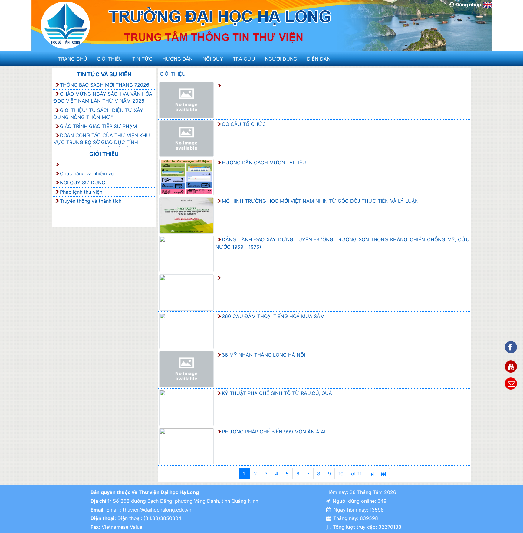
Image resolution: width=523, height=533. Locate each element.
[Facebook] (511, 347)
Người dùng (281, 59)
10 (341, 474)
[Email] (511, 383)
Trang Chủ (72, 59)
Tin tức (142, 59)
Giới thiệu (110, 59)
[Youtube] (511, 366)
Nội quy (212, 59)
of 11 (357, 474)
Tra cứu (244, 59)
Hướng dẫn (177, 59)
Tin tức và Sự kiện (104, 74)
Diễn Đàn (319, 59)
